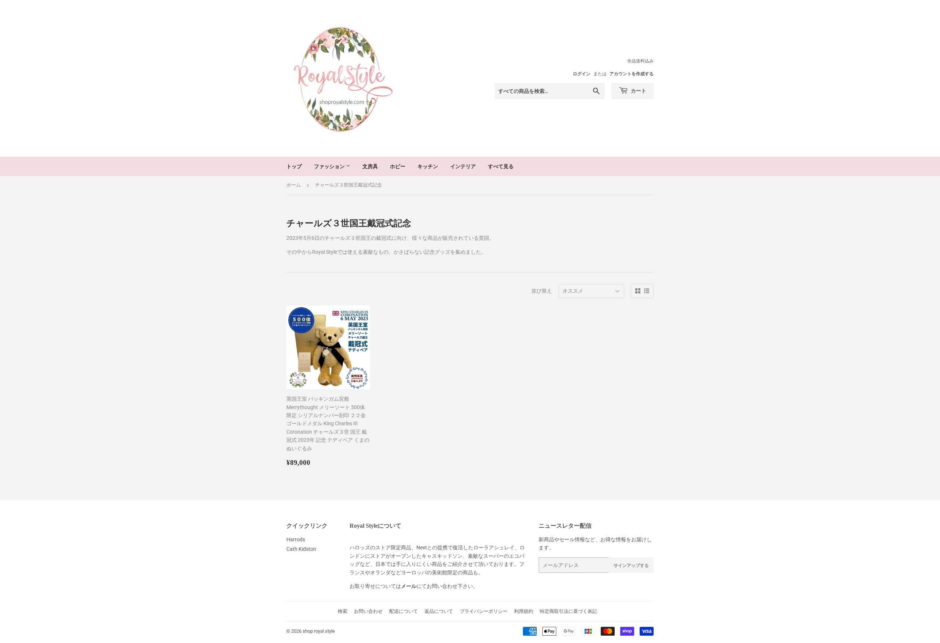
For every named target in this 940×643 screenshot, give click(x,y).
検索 (342, 611)
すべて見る (501, 166)
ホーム (293, 185)
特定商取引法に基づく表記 (568, 611)
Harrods (295, 539)
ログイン (581, 73)
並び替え (541, 291)
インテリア (463, 166)
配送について (403, 611)
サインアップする (631, 565)
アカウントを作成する (632, 73)
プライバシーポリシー (483, 611)
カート (638, 90)
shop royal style (319, 631)
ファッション (330, 166)
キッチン (427, 166)
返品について (438, 611)
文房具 (370, 166)
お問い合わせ (368, 611)
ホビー (397, 166)
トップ (294, 166)
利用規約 (523, 611)
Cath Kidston (301, 549)
